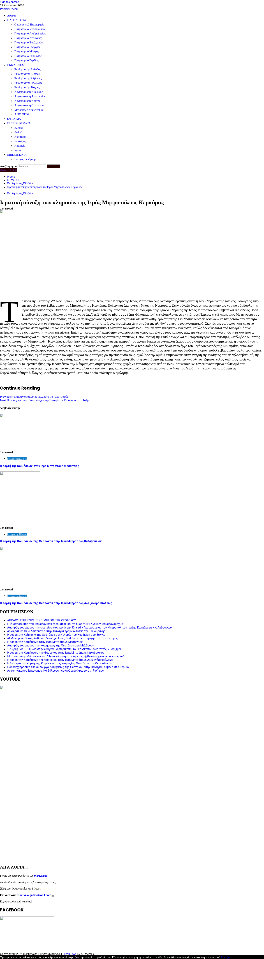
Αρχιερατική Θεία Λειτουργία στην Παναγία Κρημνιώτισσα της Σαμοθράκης (56, 631)
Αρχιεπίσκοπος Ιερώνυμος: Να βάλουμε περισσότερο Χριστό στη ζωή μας (55, 670)
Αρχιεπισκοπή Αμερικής (28, 92)
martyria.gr (40, 875)
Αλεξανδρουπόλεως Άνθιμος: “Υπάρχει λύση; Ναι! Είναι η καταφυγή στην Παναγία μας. (62, 638)
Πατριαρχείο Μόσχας (26, 51)
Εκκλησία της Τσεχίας (27, 87)
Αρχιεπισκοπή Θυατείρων (29, 105)
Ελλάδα (18, 128)
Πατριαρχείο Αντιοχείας (28, 38)
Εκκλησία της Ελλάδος (27, 69)
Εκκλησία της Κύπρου (27, 74)
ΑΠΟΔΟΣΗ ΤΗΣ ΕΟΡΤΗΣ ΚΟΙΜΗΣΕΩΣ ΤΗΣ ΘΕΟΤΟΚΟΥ (41, 620)
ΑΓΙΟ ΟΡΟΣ (21, 114)
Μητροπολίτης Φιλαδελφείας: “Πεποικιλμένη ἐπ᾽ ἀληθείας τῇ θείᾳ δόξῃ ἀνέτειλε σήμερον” (65, 656)
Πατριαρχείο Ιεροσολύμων (29, 29)
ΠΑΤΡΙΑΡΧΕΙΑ (16, 20)
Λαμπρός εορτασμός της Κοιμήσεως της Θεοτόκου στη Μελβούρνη (51, 645)
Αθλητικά (20, 137)
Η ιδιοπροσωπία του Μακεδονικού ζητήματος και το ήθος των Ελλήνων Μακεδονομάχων (65, 624)
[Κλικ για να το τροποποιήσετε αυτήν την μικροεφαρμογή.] (52, 896)
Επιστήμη (20, 141)
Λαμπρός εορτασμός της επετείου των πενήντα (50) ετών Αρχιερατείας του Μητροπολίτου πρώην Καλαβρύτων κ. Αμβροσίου (89, 627)
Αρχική (11, 15)
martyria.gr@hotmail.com (34, 895)
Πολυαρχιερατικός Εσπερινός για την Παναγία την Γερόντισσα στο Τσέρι (44, 400)
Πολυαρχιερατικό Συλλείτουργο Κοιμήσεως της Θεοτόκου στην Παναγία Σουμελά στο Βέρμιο (68, 667)
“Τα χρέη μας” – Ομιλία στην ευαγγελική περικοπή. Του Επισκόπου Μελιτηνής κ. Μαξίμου (64, 649)
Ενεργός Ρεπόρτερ (25, 159)
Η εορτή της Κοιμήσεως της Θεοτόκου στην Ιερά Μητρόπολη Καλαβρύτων (51, 541)
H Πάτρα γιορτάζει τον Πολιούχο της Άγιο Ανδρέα (34, 396)
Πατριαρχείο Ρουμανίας (27, 56)
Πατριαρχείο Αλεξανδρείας (29, 33)
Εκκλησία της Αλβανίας (28, 78)
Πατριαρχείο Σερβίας (26, 60)
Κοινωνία (19, 146)
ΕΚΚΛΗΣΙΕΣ (15, 65)
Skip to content (9, 1)
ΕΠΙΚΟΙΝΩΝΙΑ (17, 155)
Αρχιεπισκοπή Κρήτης (27, 101)
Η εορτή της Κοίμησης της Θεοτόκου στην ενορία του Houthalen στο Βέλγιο (56, 634)
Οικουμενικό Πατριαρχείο (29, 24)
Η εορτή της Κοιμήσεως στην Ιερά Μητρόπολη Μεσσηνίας (39, 466)
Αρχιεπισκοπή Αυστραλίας (29, 96)
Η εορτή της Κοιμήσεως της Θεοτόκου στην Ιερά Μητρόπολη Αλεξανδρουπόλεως (56, 603)
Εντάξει (225, 957)
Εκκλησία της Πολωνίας (28, 83)
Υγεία (17, 150)
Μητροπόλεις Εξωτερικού (29, 110)
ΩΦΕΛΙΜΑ (14, 119)
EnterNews (69, 953)
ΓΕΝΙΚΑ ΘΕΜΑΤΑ (19, 123)
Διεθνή (18, 132)
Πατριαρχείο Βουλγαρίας (28, 42)
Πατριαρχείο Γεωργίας (27, 47)
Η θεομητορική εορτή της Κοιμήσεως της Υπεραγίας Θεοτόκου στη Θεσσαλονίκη (59, 663)
